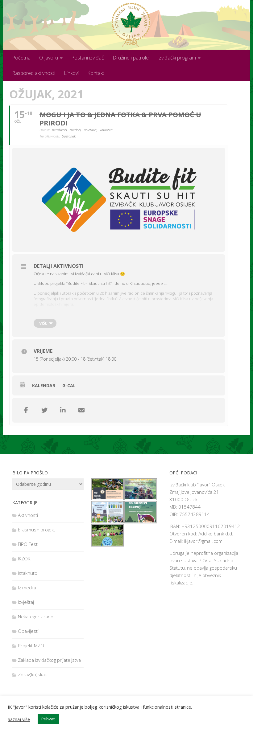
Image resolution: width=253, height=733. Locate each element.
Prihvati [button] (48, 719)
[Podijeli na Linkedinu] (63, 410)
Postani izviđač (87, 57)
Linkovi (71, 73)
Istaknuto (27, 573)
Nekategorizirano (35, 616)
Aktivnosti (28, 515)
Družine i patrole (131, 57)
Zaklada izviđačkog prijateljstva (49, 660)
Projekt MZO (31, 645)
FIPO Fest (28, 544)
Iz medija (27, 587)
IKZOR (24, 558)
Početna (21, 57)
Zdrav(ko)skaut (33, 674)
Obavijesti (28, 631)
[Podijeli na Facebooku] (26, 410)
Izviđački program (176, 57)
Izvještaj (26, 602)
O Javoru (48, 57)
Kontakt (95, 73)
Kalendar (43, 385)
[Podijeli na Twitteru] (44, 410)
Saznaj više (19, 719)
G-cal (69, 385)
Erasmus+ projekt (36, 529)
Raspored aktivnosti (33, 73)
